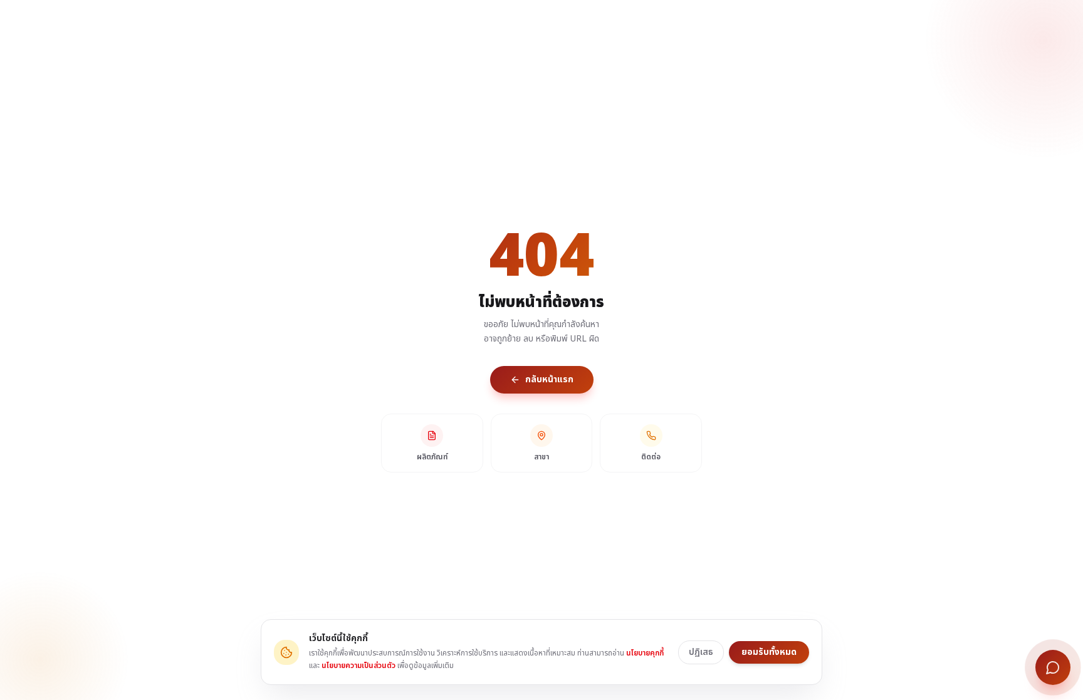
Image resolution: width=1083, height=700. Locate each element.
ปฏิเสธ (701, 652)
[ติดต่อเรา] (1052, 667)
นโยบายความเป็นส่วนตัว (358, 665)
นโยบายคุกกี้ (645, 653)
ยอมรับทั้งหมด (769, 652)
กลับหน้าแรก (549, 379)
